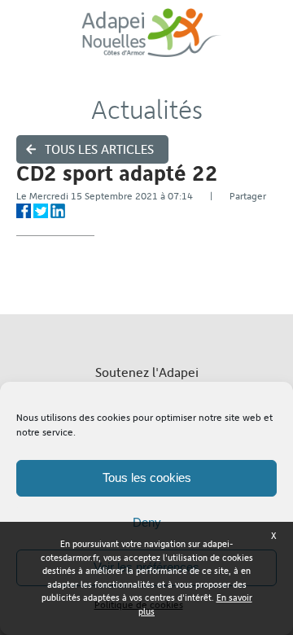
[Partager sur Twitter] (40, 211)
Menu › (269, 41)
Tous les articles (99, 149)
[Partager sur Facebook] (23, 211)
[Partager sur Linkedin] (57, 211)
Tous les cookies (147, 477)
